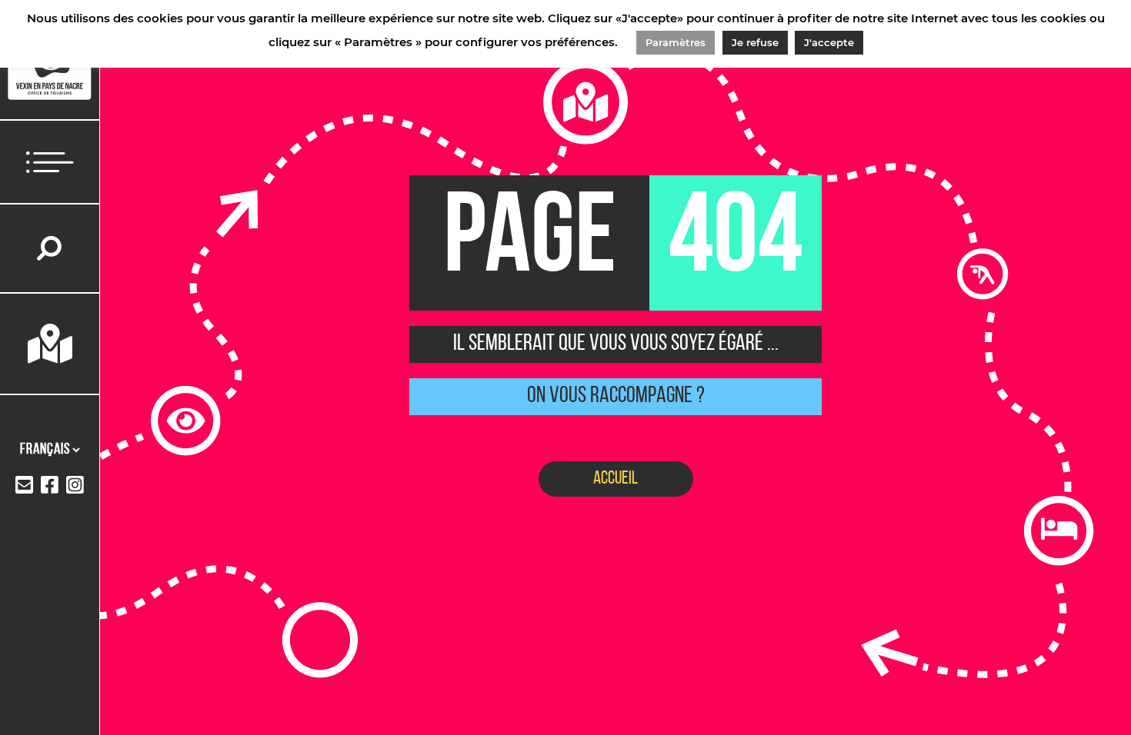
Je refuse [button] (755, 42)
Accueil (615, 479)
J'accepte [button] (829, 42)
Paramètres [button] (676, 42)
